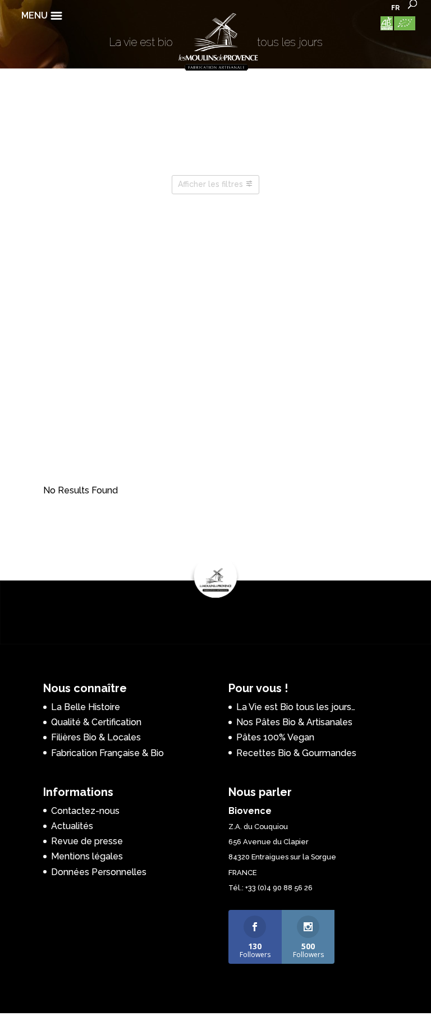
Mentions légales (87, 856)
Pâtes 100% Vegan (275, 737)
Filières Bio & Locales (96, 737)
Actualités (72, 826)
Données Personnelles (98, 872)
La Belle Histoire (85, 707)
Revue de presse (87, 841)
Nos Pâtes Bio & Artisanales (294, 722)
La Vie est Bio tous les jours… (295, 707)
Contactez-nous (85, 811)
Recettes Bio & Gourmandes (296, 753)
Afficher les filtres (210, 184)
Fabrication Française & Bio (107, 753)
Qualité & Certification (96, 722)
